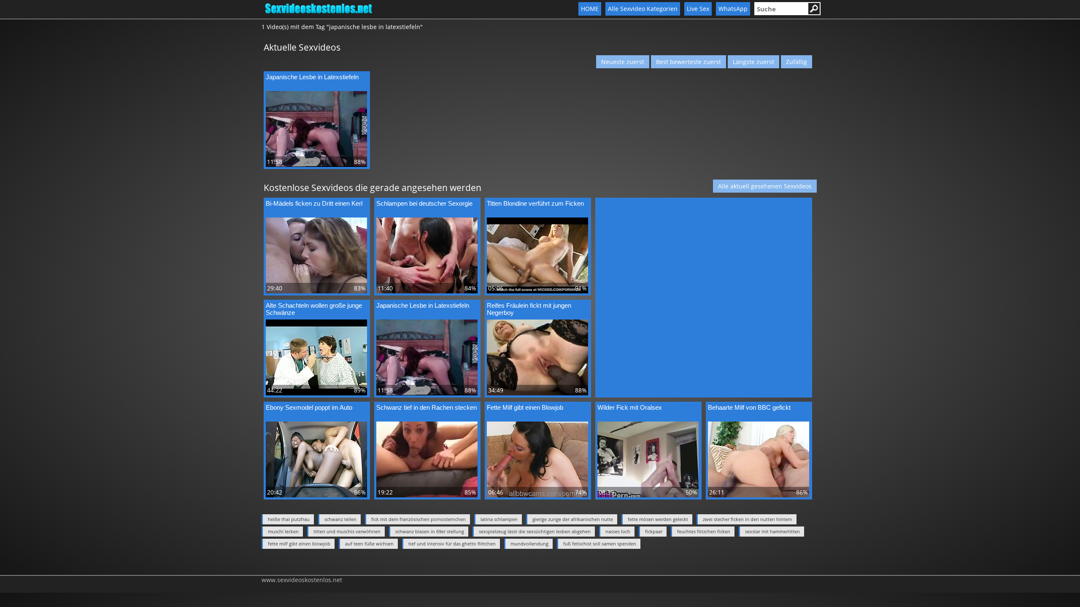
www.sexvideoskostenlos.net (302, 580)
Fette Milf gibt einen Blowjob (525, 407)
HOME (590, 9)
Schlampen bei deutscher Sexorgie (424, 203)
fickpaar (653, 531)
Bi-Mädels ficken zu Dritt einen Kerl (314, 203)
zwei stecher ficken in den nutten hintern (747, 519)
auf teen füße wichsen (369, 543)
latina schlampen (499, 519)
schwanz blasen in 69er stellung (429, 531)
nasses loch (617, 531)
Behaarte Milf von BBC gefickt (749, 407)
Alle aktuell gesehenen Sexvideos (765, 186)
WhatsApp (733, 9)
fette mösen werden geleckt (658, 519)
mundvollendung (529, 543)
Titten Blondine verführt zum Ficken (535, 203)
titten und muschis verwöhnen (347, 531)
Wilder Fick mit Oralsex (629, 407)
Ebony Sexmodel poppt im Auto (309, 407)
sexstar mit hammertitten (772, 531)
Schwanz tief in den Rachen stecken (426, 407)
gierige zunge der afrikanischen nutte (572, 519)
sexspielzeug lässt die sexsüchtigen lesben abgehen (535, 531)
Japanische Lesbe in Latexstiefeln (312, 77)
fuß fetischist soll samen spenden (599, 543)
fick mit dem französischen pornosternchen (418, 519)
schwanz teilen (340, 519)
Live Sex (698, 9)
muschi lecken (283, 531)
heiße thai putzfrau (289, 519)
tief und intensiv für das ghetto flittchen (452, 543)
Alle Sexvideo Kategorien (643, 9)
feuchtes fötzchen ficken (703, 531)
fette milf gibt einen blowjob (299, 543)
